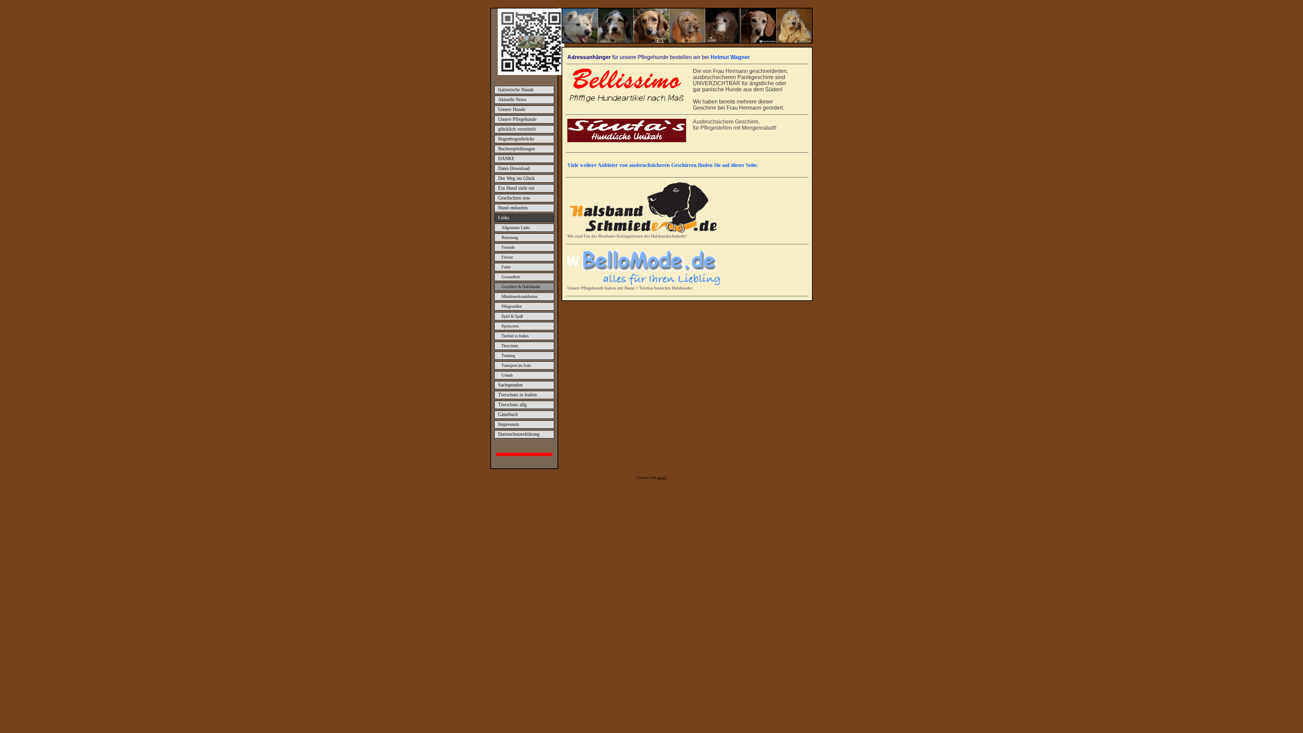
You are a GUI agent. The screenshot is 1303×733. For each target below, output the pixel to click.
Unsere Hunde (511, 109)
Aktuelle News (512, 99)
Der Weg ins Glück (516, 178)
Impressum (508, 424)
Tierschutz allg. (513, 404)
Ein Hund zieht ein (516, 188)
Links (503, 217)
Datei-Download (514, 168)
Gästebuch (508, 414)
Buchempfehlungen (516, 148)
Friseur (507, 257)
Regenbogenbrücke (516, 139)
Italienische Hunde (516, 89)
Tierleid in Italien (515, 336)
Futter (506, 267)
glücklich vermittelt (517, 129)
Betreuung (510, 237)
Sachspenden (510, 385)
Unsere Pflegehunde (517, 119)
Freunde (508, 247)
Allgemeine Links (516, 227)
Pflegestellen (512, 306)
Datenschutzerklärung (519, 434)
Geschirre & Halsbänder (521, 286)
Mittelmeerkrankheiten (519, 296)
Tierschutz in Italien (517, 394)
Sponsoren (510, 326)
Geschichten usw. (514, 198)
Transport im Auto (516, 365)
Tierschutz (510, 345)
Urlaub (507, 375)
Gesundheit (511, 277)
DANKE (506, 158)
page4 (662, 478)
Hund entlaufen (513, 207)
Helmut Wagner (730, 57)
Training (508, 355)
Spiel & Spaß (512, 316)
